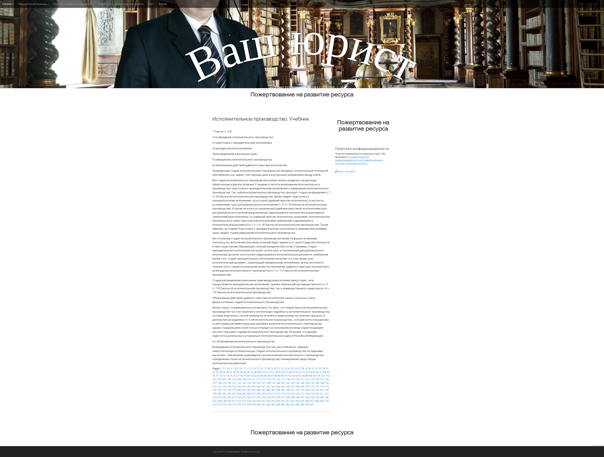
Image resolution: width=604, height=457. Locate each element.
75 (231, 375)
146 (307, 383)
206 (248, 393)
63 (307, 372)
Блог (151, 4)
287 (292, 404)
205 (244, 393)
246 (326, 397)
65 (314, 372)
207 (253, 393)
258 (268, 401)
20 (275, 368)
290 (307, 404)
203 (234, 393)
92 (289, 375)
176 (219, 390)
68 (324, 372)
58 (289, 372)
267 (312, 401)
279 (253, 404)
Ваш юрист (234, 451)
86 (269, 375)
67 (321, 372)
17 (264, 368)
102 (328, 375)
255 (253, 401)
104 (219, 379)
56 (283, 372)
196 (317, 390)
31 (313, 368)
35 (327, 368)
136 (258, 383)
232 (258, 397)
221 (322, 393)
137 (263, 383)
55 (279, 372)
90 (283, 375)
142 (287, 383)
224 (219, 397)
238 (287, 397)
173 (322, 386)
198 (326, 390)
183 (253, 390)
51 (265, 372)
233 (263, 397)
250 (229, 401)
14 (254, 368)
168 (297, 386)
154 (229, 386)
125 (322, 379)
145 (302, 383)
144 (297, 383)
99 (314, 375)
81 (251, 375)
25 (292, 368)
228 (239, 397)
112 (258, 379)
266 (307, 401)
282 (268, 404)
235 (273, 397)
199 (214, 393)
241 (302, 397)
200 (219, 393)
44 (241, 372)
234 (268, 397)
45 (244, 372)
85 (265, 375)
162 (268, 386)
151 (214, 386)
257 (263, 401)
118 (287, 379)
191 (292, 390)
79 (244, 375)
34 (323, 368)
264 (297, 401)
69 (328, 372)
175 (214, 390)
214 (287, 393)
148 (317, 383)
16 (261, 368)
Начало (7, 4)
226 (229, 397)
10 (240, 368)
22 (282, 368)
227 (234, 397)
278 (248, 404)
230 (248, 397)
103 (214, 379)
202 (229, 393)
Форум (163, 4)
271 (214, 404)
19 (271, 368)
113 (263, 379)
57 (286, 372)
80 (248, 375)
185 (263, 390)
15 (257, 368)
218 (307, 393)
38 (220, 372)
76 (234, 375)
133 (244, 383)
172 (317, 386)
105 (224, 379)
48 (255, 372)
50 (262, 372)
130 (229, 383)
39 (224, 372)
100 (318, 375)
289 (302, 404)
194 (307, 390)
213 (283, 393)
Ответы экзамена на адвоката (72, 4)
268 (317, 401)
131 (234, 383)
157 (244, 386)
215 (292, 393)
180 (239, 390)
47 (251, 372)
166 (287, 386)
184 (258, 390)
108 (239, 379)
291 (312, 404)
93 (293, 375)
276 (239, 404)
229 (244, 397)
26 (295, 368)
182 (248, 390)
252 (239, 401)
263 (292, 401)
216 (297, 393)
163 (273, 386)
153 (224, 386)
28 (302, 368)
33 (320, 368)
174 (326, 386)
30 (309, 368)
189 (283, 390)
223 (214, 397)
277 (244, 404)
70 (213, 375)
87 (272, 375)
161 (263, 386)
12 (247, 368)
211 (273, 393)
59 (293, 372)
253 (244, 401)
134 (248, 383)
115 (273, 379)
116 (278, 379)
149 (322, 383)
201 (224, 393)
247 (214, 401)
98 (310, 375)
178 (229, 390)
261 (283, 401)
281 (263, 404)
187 (273, 390)
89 (279, 375)
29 (306, 368)
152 (219, 386)
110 (248, 379)
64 (310, 372)
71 (217, 375)
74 (227, 375)
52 (269, 372)
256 (258, 401)
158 (248, 386)
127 (214, 383)
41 (231, 372)
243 (312, 397)
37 (217, 372)
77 (238, 375)
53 (272, 372)
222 (326, 393)
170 (307, 386)
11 (244, 368)
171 (312, 386)
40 (227, 372)
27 (299, 368)
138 (268, 383)
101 (323, 375)
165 (283, 386)
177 (224, 390)
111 (253, 379)
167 (292, 386)
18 (268, 368)
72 (220, 375)
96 (303, 375)
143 (292, 383)
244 (317, 397)
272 (219, 404)
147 (312, 383)
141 (283, 383)
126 (326, 379)
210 (268, 393)
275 (234, 404)
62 (303, 372)
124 (317, 379)
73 (224, 375)
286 (287, 404)
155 (234, 386)
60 (296, 372)
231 (253, 397)
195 (312, 390)
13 (250, 368)
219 (312, 393)
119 (292, 379)
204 (239, 393)
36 (213, 372)
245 (322, 397)
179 (234, 390)
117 (283, 379)
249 (224, 401)
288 (297, 404)
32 (316, 368)
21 (278, 368)
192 (297, 390)
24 (289, 368)
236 (278, 397)
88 (276, 375)
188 (278, 390)
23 (285, 368)
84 (262, 375)
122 (307, 379)
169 (302, 386)
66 (317, 372)
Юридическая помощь (32, 4)
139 (273, 383)
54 (276, 372)
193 (302, 390)
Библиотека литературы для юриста (120, 4)
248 (219, 401)
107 (234, 379)
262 (287, 401)
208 (258, 393)
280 (258, 404)
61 (300, 372)
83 (258, 375)
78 (241, 375)
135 (253, 383)
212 (278, 393)
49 (258, 372)
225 (224, 397)
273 (224, 404)
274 (229, 404)
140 (278, 383)
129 (224, 383)
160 (258, 386)
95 (300, 375)
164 (278, 386)
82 (255, 375)
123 (312, 379)
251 (234, 401)
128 (219, 383)
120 (297, 379)
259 (273, 401)
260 (278, 401)
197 (322, 390)
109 (244, 379)
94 (296, 375)
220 (317, 393)
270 (326, 401)
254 (248, 401)
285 (283, 404)
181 (244, 390)
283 (273, 404)
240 (297, 397)
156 (239, 386)
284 (278, 404)
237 (283, 397)
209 (263, 393)
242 (307, 397)
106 (229, 379)
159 (253, 386)
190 (287, 390)
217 (302, 393)
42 (234, 372)
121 (302, 379)
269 (322, 401)
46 (248, 372)
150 (326, 383)
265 (302, 401)
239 (292, 397)
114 (268, 379)
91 (286, 375)
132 (239, 383)
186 (268, 390)
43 (238, 372)
